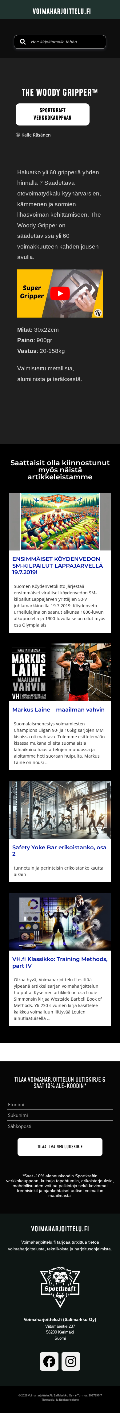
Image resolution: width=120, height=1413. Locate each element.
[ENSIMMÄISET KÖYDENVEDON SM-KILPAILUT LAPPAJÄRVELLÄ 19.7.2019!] (60, 522)
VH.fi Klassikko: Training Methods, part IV (59, 962)
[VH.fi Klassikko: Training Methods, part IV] (60, 922)
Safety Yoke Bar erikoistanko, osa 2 (59, 851)
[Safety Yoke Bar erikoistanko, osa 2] (60, 810)
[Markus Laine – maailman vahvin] (60, 672)
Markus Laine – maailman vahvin (58, 709)
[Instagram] (71, 1361)
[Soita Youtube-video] (60, 293)
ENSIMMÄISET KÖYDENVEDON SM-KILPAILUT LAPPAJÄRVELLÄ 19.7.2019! (57, 566)
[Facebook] (49, 1361)
